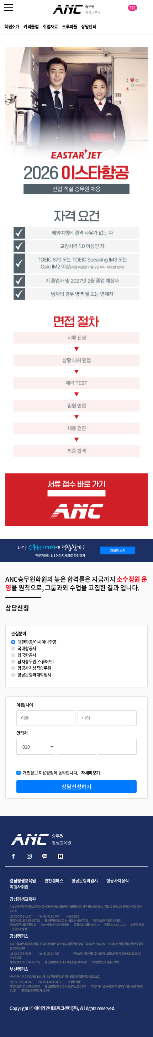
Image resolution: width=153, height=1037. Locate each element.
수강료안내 (15, 958)
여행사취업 (19, 887)
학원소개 (11, 26)
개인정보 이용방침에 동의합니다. (61, 773)
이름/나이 (24, 705)
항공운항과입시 (85, 881)
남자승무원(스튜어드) (35, 662)
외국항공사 (26, 655)
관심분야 (18, 634)
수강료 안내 (73, 916)
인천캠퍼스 (53, 881)
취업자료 (50, 26)
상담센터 (88, 26)
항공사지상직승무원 (34, 668)
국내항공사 (26, 649)
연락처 (22, 733)
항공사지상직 (117, 881)
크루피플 (69, 26)
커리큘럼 (30, 26)
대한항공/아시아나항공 (37, 642)
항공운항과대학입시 (34, 675)
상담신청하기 (76, 787)
